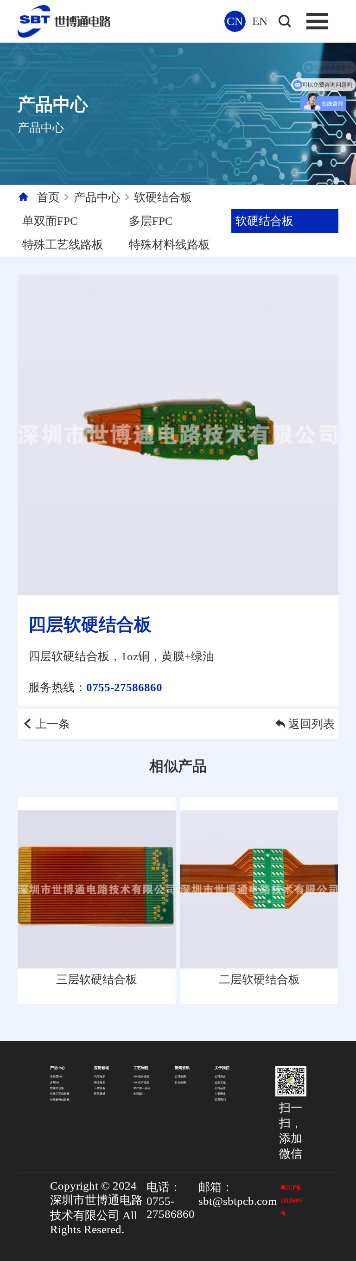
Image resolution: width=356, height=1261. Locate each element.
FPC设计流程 (141, 1076)
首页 (48, 197)
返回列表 (311, 724)
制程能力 (139, 1093)
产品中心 (97, 197)
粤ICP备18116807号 (291, 1201)
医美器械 (99, 1093)
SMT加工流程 (142, 1088)
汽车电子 (99, 1076)
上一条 (52, 724)
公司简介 (220, 1076)
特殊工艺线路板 (62, 244)
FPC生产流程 (141, 1082)
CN (235, 21)
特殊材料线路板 (169, 244)
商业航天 (99, 1082)
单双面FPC (50, 221)
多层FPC (151, 221)
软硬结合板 (163, 197)
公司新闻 (180, 1076)
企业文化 (220, 1082)
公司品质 (220, 1088)
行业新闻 (180, 1082)
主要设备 (220, 1093)
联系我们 (220, 1099)
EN (259, 21)
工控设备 (99, 1088)
